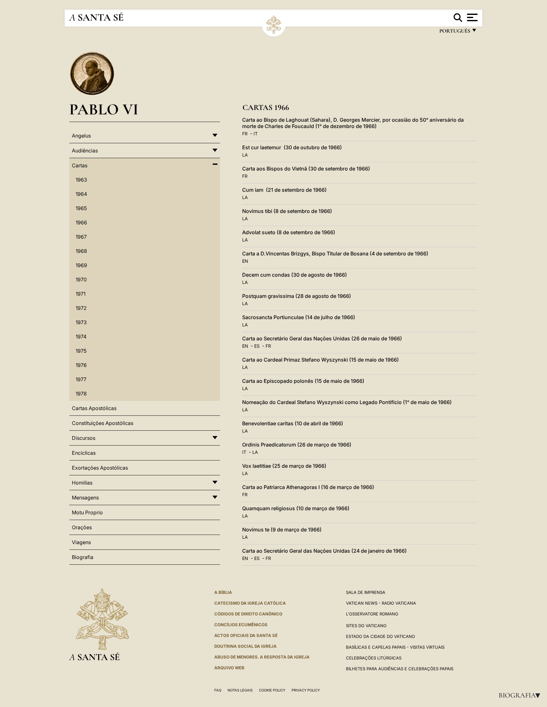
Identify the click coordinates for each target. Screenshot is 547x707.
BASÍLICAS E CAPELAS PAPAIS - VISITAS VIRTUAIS (395, 647)
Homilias (82, 482)
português (454, 32)
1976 (81, 365)
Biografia (521, 695)
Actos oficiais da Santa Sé (246, 635)
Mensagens (85, 497)
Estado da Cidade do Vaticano (380, 636)
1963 (81, 180)
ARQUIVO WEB (229, 667)
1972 (81, 308)
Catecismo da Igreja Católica (250, 603)
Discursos (83, 438)
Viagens (81, 542)
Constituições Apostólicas (102, 423)
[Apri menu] (471, 17)
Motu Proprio (87, 512)
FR (245, 133)
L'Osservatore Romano (372, 613)
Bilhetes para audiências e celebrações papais (399, 668)
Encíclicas (84, 453)
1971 (80, 294)
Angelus (81, 135)
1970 (81, 279)
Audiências (85, 150)
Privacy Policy (306, 690)
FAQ (217, 690)
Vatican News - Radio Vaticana (381, 603)
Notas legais (240, 690)
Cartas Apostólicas (94, 408)
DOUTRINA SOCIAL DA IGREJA (245, 646)
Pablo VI (103, 109)
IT (256, 133)
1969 (81, 265)
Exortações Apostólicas (100, 468)
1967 (81, 237)
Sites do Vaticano (366, 625)
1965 (81, 208)
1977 (81, 379)
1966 (81, 222)
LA (245, 154)
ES (257, 346)
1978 (81, 393)
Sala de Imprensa (365, 592)
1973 (81, 322)
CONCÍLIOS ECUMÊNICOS (240, 624)
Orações (82, 527)
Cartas (79, 165)
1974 (81, 336)
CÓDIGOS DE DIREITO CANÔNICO (248, 613)
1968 (81, 251)
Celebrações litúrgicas (373, 657)
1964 (81, 194)
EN (245, 261)
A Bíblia (223, 592)
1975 (81, 351)
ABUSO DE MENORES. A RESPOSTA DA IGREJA (262, 656)
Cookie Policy (272, 690)
